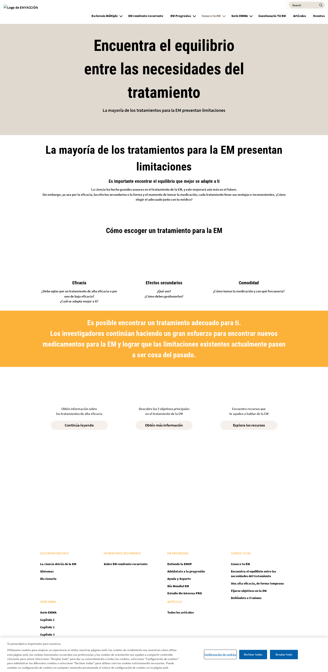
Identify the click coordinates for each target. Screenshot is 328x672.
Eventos (319, 16)
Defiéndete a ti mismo (246, 598)
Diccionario (48, 579)
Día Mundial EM (178, 586)
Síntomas (47, 571)
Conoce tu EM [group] (211, 16)
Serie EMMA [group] (239, 16)
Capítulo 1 (47, 620)
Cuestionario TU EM (272, 16)
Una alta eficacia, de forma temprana (257, 583)
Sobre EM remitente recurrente (125, 564)
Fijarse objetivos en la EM (249, 591)
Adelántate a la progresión (186, 571)
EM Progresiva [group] (180, 16)
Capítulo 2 (47, 627)
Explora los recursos (249, 425)
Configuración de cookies (220, 654)
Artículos (299, 16)
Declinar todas (253, 654)
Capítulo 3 (47, 634)
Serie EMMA (48, 612)
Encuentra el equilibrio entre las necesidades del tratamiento (253, 573)
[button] (120, 15)
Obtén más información (164, 425)
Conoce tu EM (240, 564)
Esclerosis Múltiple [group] (104, 16)
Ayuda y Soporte (179, 579)
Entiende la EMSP (179, 564)
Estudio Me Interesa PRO (184, 593)
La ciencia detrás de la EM (58, 564)
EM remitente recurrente (145, 16)
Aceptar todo (284, 654)
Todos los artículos (180, 612)
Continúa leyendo (79, 425)
